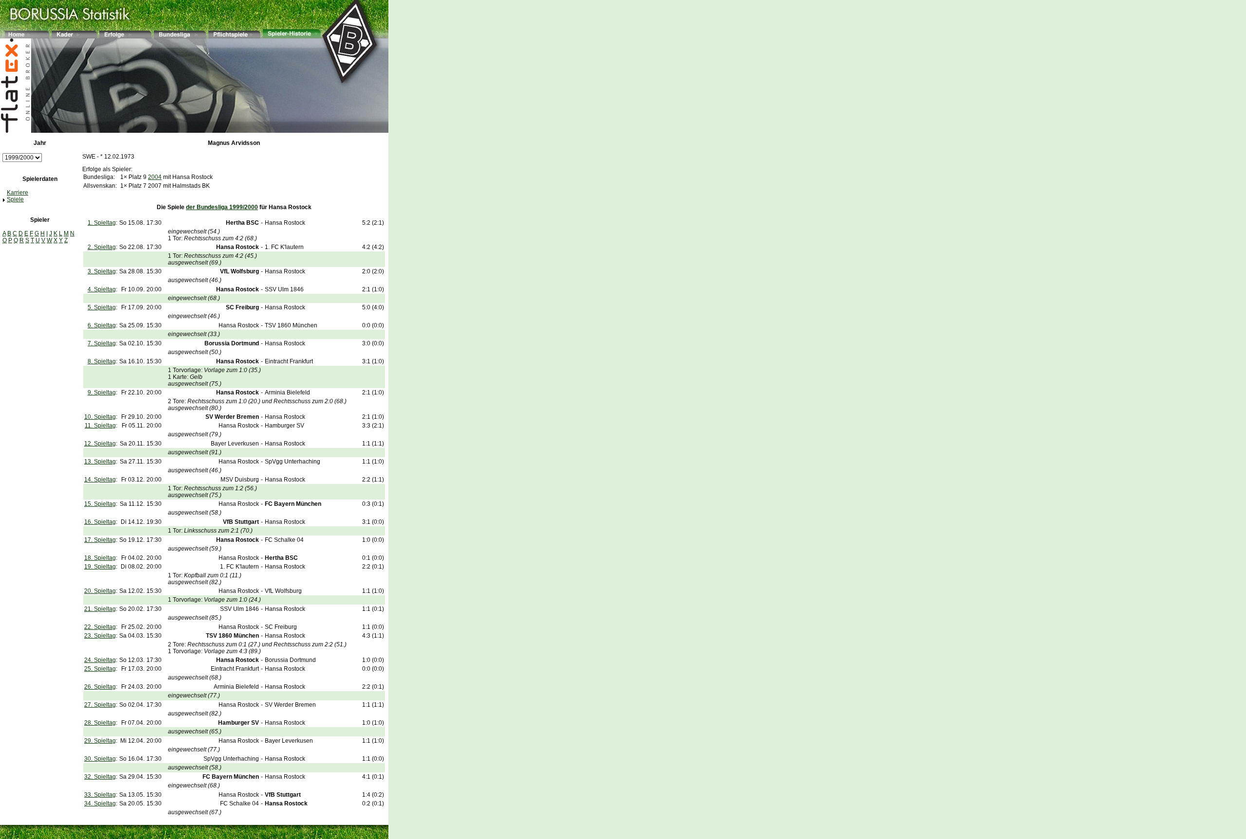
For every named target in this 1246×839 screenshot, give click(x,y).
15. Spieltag (100, 503)
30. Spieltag (100, 758)
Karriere (17, 192)
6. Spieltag (102, 325)
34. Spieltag (100, 803)
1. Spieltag (102, 222)
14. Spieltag (100, 479)
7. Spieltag (102, 343)
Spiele (15, 199)
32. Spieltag (100, 776)
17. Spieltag (100, 539)
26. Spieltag (100, 686)
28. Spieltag (100, 722)
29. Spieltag (100, 740)
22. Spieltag (100, 627)
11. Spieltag (100, 425)
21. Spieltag (100, 609)
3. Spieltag (102, 271)
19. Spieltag (100, 566)
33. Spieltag (100, 794)
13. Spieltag (100, 461)
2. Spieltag (102, 247)
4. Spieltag (102, 289)
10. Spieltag (100, 416)
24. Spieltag (100, 660)
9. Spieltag (102, 392)
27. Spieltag (100, 704)
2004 (155, 177)
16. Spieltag (100, 521)
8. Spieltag (102, 361)
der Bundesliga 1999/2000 (222, 207)
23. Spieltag (100, 635)
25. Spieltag (100, 668)
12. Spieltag (100, 443)
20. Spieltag (100, 591)
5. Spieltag (102, 307)
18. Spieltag (100, 557)
